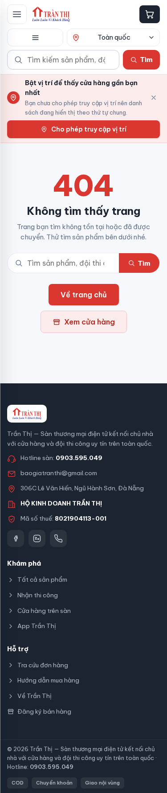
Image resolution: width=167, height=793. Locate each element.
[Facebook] (15, 538)
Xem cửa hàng (89, 321)
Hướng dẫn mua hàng (48, 680)
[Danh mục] (35, 37)
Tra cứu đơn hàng (42, 665)
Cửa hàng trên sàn (44, 611)
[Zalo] (37, 538)
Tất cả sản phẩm (42, 579)
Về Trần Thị (34, 696)
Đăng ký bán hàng (44, 711)
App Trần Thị (36, 626)
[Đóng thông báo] (153, 97)
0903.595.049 (79, 458)
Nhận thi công (37, 595)
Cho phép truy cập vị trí (88, 129)
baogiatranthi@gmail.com (58, 473)
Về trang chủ (84, 294)
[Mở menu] (17, 14)
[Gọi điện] (58, 538)
